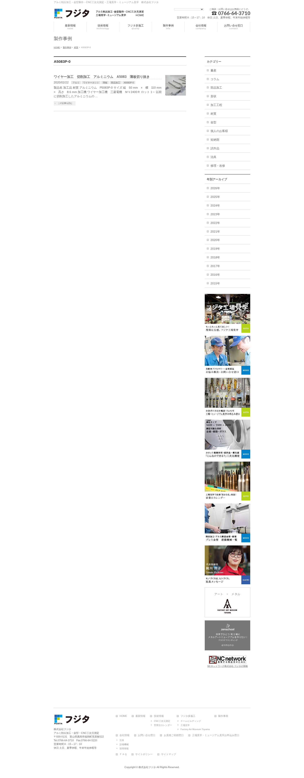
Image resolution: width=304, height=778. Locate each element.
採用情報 (124, 748)
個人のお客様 (219, 131)
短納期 (215, 139)
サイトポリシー (144, 754)
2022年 (215, 222)
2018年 (215, 257)
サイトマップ (168, 754)
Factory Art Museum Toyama (195, 729)
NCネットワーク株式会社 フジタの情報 (227, 666)
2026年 (215, 188)
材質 (213, 113)
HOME (123, 716)
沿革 (122, 740)
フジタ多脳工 (188, 716)
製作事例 (223, 716)
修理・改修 (218, 165)
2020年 (215, 240)
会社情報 (124, 735)
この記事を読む (65, 103)
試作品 (215, 148)
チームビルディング (191, 721)
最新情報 (140, 716)
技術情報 (159, 716)
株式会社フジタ (147, 767)
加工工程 (216, 105)
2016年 (215, 274)
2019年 (215, 248)
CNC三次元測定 (162, 721)
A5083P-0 (129, 82)
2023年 (215, 214)
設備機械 (124, 744)
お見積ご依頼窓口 (174, 735)
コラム (215, 79)
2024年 (215, 205)
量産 (213, 70)
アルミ (76, 82)
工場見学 (185, 725)
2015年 (215, 283)
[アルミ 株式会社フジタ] (99, 14)
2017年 (215, 266)
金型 (213, 122)
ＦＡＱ (123, 754)
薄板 (105, 82)
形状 (213, 96)
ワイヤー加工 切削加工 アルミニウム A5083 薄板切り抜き (102, 76)
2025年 (215, 196)
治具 (213, 157)
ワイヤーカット (91, 82)
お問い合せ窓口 (146, 735)
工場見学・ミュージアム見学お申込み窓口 (215, 735)
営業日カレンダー (163, 725)
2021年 (215, 231)
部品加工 (115, 82)
